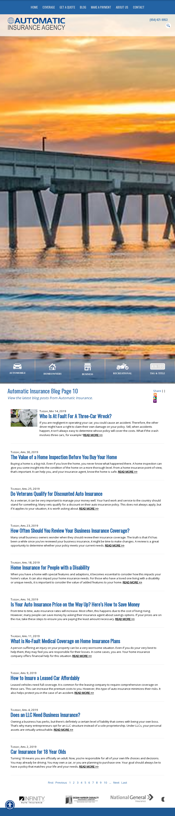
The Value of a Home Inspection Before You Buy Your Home (64, 457)
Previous (61, 782)
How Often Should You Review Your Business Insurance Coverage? (70, 530)
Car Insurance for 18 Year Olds (38, 751)
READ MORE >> (93, 435)
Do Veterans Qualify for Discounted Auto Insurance (56, 493)
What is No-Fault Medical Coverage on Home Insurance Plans (65, 641)
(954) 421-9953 (159, 19)
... (110, 782)
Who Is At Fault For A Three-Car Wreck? (75, 416)
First (50, 782)
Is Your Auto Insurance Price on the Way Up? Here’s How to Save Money (75, 604)
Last (124, 782)
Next (116, 782)
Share (157, 391)
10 (105, 782)
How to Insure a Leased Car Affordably (45, 677)
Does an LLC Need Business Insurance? (45, 714)
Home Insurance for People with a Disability (50, 567)
